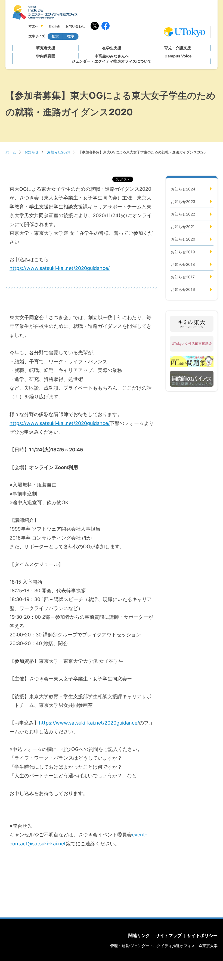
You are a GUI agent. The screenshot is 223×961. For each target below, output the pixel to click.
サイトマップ (169, 935)
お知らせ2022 (183, 214)
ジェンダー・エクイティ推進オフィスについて (111, 61)
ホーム (10, 152)
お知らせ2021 (183, 226)
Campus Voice (178, 56)
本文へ (33, 26)
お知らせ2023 (183, 201)
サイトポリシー (202, 935)
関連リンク (139, 935)
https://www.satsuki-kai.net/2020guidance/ (60, 268)
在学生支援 (111, 47)
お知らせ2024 (58, 152)
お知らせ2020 (183, 239)
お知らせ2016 (183, 289)
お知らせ (31, 152)
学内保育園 (45, 56)
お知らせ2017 (183, 277)
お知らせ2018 (183, 264)
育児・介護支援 (177, 47)
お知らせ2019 (183, 252)
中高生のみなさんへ (112, 56)
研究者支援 (45, 47)
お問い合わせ (75, 26)
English (54, 26)
